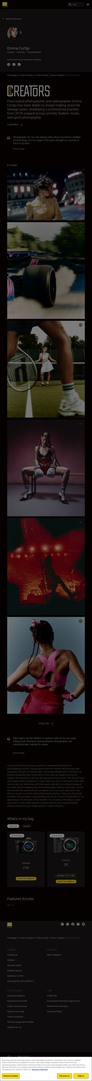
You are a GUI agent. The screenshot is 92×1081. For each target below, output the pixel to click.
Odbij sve (81, 1076)
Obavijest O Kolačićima (40, 1069)
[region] (46, 1069)
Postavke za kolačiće (10, 1076)
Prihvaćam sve (64, 1076)
